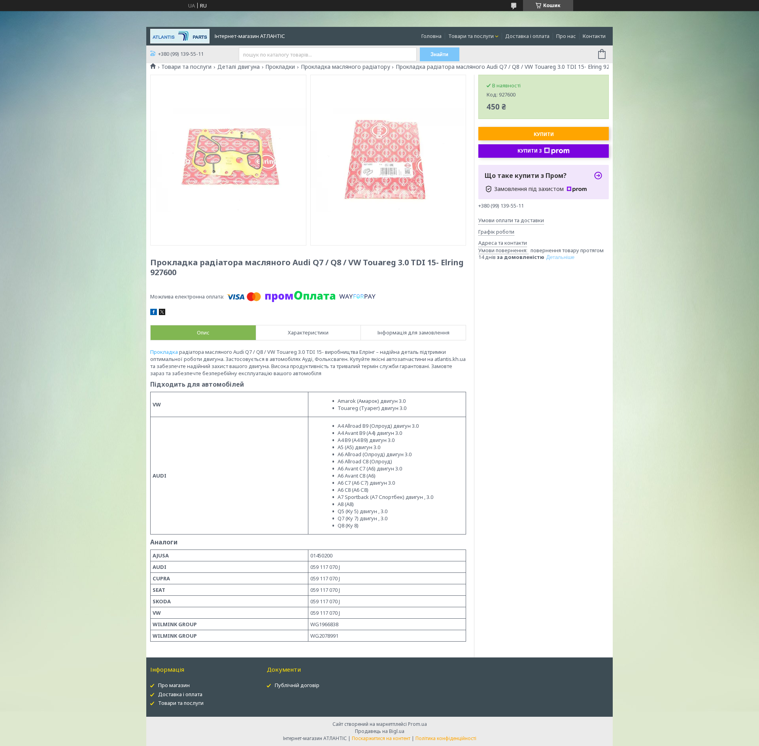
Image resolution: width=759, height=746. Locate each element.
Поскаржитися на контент (381, 738)
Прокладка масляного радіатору (345, 66)
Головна (431, 36)
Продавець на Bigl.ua (379, 731)
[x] (162, 313)
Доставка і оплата (527, 36)
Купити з (529, 150)
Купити (544, 134)
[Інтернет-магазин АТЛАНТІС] (180, 35)
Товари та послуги (471, 36)
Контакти (594, 36)
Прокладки (280, 66)
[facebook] (153, 313)
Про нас (566, 36)
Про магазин (174, 685)
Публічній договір (297, 685)
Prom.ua (417, 724)
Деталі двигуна (238, 66)
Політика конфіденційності (445, 738)
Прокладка (164, 351)
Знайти (439, 54)
